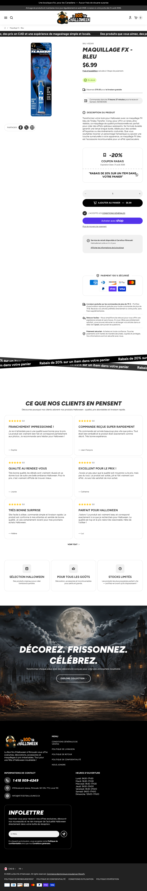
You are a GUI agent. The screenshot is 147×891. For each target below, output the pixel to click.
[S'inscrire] (64, 834)
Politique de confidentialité (66, 759)
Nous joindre (59, 765)
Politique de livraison (63, 749)
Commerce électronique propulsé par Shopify (66, 874)
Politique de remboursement (19, 879)
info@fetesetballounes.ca (26, 796)
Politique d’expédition (107, 879)
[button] (5, 18)
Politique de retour (62, 754)
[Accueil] (5, 28)
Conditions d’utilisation (80, 879)
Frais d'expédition (90, 71)
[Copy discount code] (137, 175)
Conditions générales (113, 213)
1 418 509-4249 (25, 780)
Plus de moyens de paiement (95, 226)
